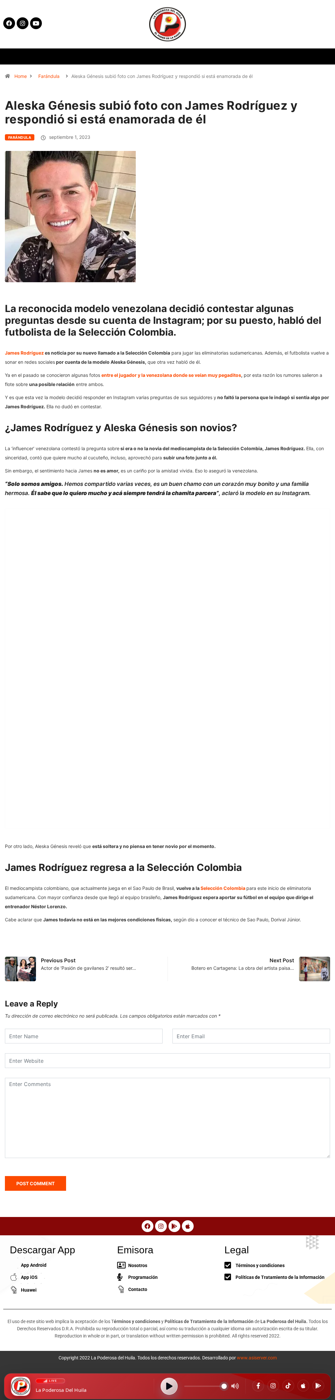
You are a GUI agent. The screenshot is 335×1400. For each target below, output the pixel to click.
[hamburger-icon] (273, 56)
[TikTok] (288, 1385)
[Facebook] (258, 1385)
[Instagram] (273, 1385)
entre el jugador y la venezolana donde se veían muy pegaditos (171, 375)
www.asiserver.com (257, 1357)
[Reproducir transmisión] (169, 1386)
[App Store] (303, 1385)
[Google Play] (318, 1385)
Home (20, 76)
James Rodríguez (24, 353)
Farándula (49, 76)
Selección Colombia (223, 888)
